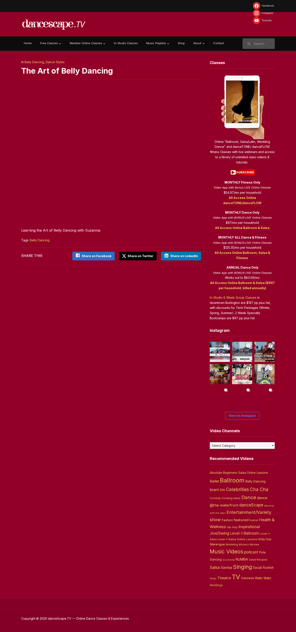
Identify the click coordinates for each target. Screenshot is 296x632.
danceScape (251, 505)
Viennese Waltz (252, 578)
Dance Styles (55, 62)
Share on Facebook (96, 256)
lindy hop (265, 539)
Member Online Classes (86, 43)
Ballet (214, 481)
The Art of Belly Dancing (67, 71)
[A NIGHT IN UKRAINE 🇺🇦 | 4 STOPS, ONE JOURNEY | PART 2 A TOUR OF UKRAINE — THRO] (220, 352)
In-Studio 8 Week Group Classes (233, 297)
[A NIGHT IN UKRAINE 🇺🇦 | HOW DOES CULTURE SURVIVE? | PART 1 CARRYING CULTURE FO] (242, 352)
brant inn (217, 489)
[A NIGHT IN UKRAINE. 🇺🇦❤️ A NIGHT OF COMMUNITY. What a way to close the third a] (220, 374)
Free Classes (49, 43)
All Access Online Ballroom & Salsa (242, 228)
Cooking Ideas (231, 498)
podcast (251, 552)
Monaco (244, 544)
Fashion (227, 520)
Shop (181, 43)
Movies (254, 544)
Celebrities (237, 489)
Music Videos (226, 551)
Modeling (232, 544)
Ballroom (232, 480)
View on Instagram (242, 415)
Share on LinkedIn (184, 256)
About (197, 43)
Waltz (267, 578)
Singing (242, 567)
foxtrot (253, 520)
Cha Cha (259, 489)
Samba (226, 568)
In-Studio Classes (126, 43)
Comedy (215, 498)
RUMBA (242, 559)
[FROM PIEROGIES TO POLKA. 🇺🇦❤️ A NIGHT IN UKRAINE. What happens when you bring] (264, 352)
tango (213, 578)
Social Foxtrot (263, 568)
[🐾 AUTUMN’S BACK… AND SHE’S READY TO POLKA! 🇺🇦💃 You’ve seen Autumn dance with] (264, 374)
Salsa (215, 567)
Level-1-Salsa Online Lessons (238, 539)
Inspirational (249, 526)
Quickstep (229, 559)
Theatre (224, 578)
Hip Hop (232, 527)
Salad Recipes (258, 559)
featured (241, 520)
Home (28, 43)
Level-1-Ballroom (244, 533)
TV (236, 577)
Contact (218, 43)
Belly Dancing (34, 62)
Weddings (216, 585)
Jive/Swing (219, 533)
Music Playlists (156, 43)
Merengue (217, 544)
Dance (248, 497)
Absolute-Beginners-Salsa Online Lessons (239, 472)
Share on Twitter (140, 256)
